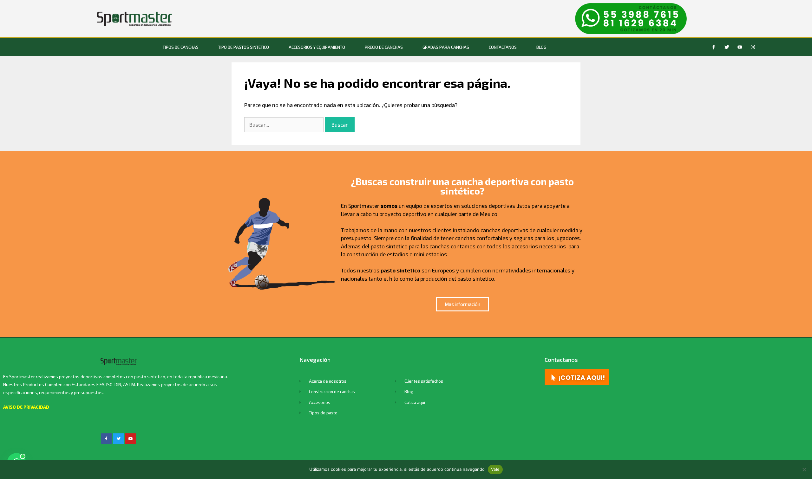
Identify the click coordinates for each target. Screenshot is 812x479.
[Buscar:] (284, 124)
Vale (495, 469)
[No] (804, 469)
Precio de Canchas (384, 47)
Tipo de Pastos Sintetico (243, 47)
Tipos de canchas (181, 47)
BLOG (541, 47)
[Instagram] (753, 47)
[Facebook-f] (714, 47)
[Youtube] (740, 47)
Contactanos (503, 47)
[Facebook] (106, 438)
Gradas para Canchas (445, 47)
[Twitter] (727, 47)
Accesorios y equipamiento (317, 47)
